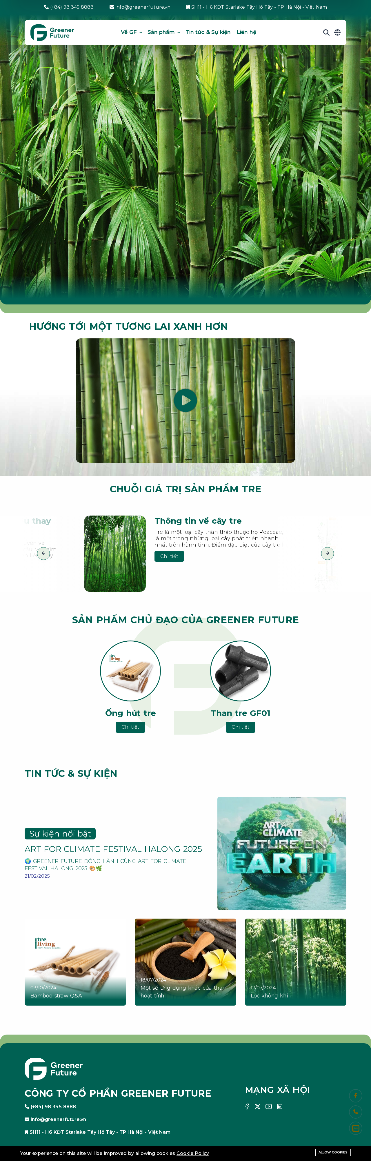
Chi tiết (169, 556)
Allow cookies (333, 1152)
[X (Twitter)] (257, 1106)
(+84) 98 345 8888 (71, 7)
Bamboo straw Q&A (56, 996)
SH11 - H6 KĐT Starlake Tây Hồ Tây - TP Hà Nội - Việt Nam (258, 7)
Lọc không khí (269, 996)
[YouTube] (268, 1106)
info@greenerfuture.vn (142, 7)
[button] (43, 553)
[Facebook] (246, 1106)
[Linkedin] (279, 1106)
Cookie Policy (193, 1153)
